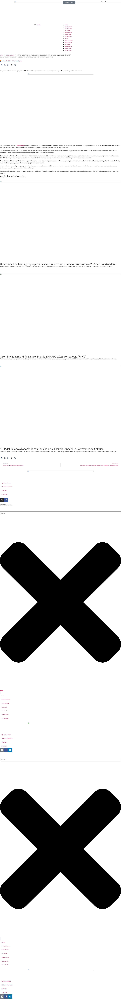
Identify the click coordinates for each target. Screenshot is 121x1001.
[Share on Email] (11, 64)
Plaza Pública (68, 50)
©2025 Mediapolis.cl (6, 505)
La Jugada (67, 44)
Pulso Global (68, 42)
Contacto (4, 494)
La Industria (68, 48)
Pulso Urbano (69, 40)
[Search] (1, 692)
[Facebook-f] (6, 500)
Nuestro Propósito (7, 486)
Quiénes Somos (6, 483)
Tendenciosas (68, 46)
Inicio (66, 38)
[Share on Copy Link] (14, 64)
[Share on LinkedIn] (8, 64)
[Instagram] (2, 500)
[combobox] (60, 513)
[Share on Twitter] (4, 64)
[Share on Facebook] (1, 64)
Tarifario (4, 490)
